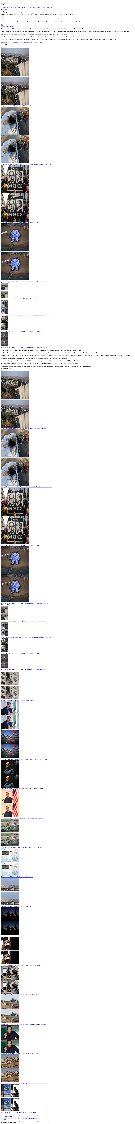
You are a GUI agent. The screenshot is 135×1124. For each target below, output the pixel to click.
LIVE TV (3, 4)
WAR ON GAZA (4, 10)
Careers (15, 1118)
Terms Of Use (20, 1118)
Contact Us (10, 1118)
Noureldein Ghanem (8, 26)
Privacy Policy (27, 1118)
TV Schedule (4, 1118)
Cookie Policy (34, 1118)
